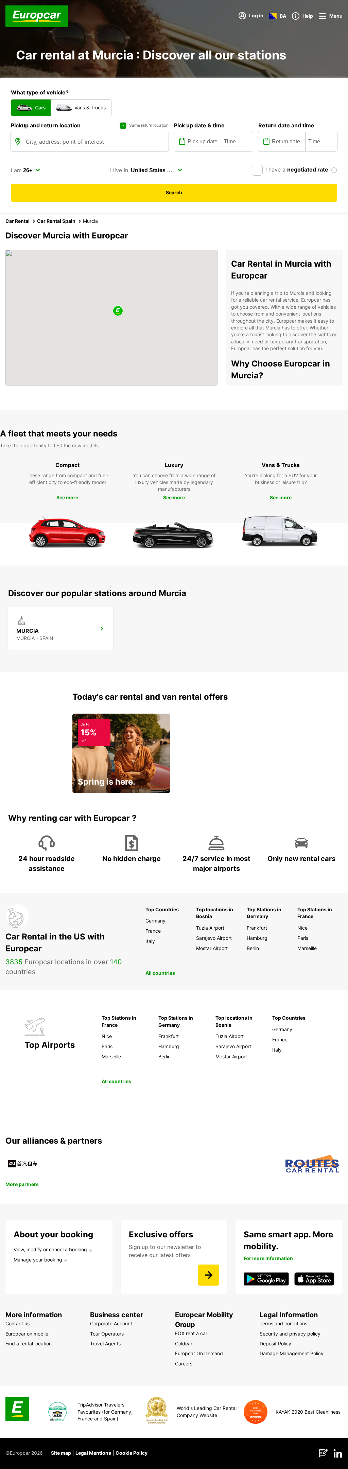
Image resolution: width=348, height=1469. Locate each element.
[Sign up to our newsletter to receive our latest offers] (208, 1275)
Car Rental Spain (56, 221)
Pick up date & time (199, 125)
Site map (61, 1453)
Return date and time (286, 125)
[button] (118, 311)
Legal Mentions (93, 1453)
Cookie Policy (131, 1453)
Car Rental (17, 221)
